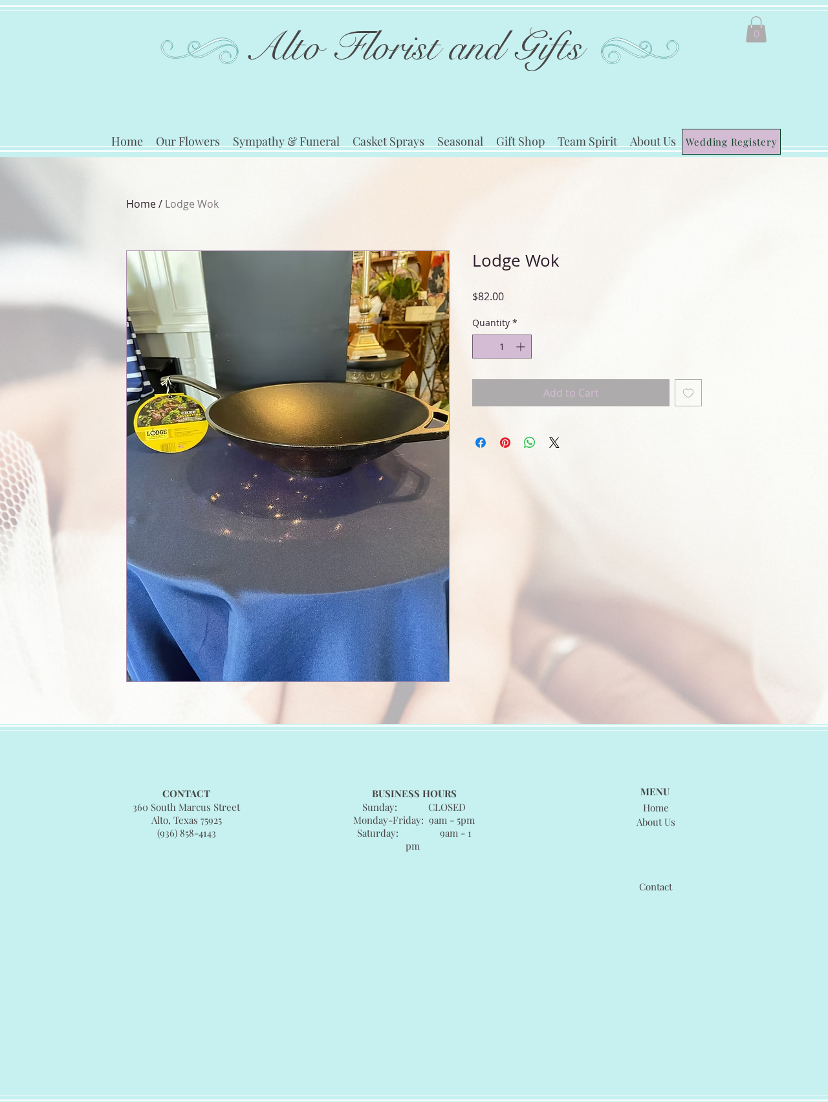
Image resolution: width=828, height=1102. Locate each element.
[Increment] (522, 346)
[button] (756, 29)
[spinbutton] (502, 346)
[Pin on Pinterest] (505, 442)
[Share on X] (554, 442)
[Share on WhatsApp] (530, 442)
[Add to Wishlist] (688, 392)
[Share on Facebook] (480, 442)
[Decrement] (482, 346)
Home (141, 204)
